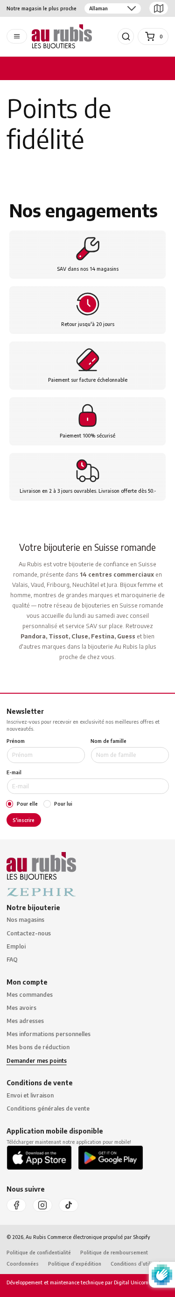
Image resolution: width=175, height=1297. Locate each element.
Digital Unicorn (130, 1282)
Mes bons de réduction (38, 1047)
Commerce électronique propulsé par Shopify (98, 1237)
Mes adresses (25, 1020)
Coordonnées (23, 1263)
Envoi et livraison (30, 1095)
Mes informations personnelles (49, 1034)
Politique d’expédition (74, 1263)
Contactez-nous (29, 933)
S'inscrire (24, 820)
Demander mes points (37, 1060)
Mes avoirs (21, 1007)
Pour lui (63, 804)
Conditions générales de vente (48, 1108)
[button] (126, 36)
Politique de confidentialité (39, 1252)
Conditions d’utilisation (139, 1263)
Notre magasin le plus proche (42, 8)
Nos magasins (25, 919)
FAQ (12, 959)
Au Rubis (36, 1237)
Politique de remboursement (114, 1252)
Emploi (16, 946)
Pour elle (27, 804)
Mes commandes (30, 994)
